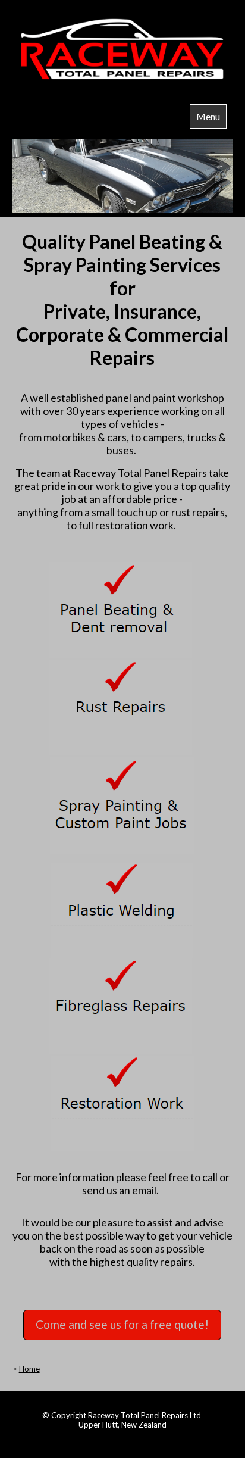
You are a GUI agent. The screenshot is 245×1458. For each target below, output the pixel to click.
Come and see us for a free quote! (122, 1324)
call (210, 1177)
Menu (208, 116)
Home (29, 1368)
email (144, 1190)
